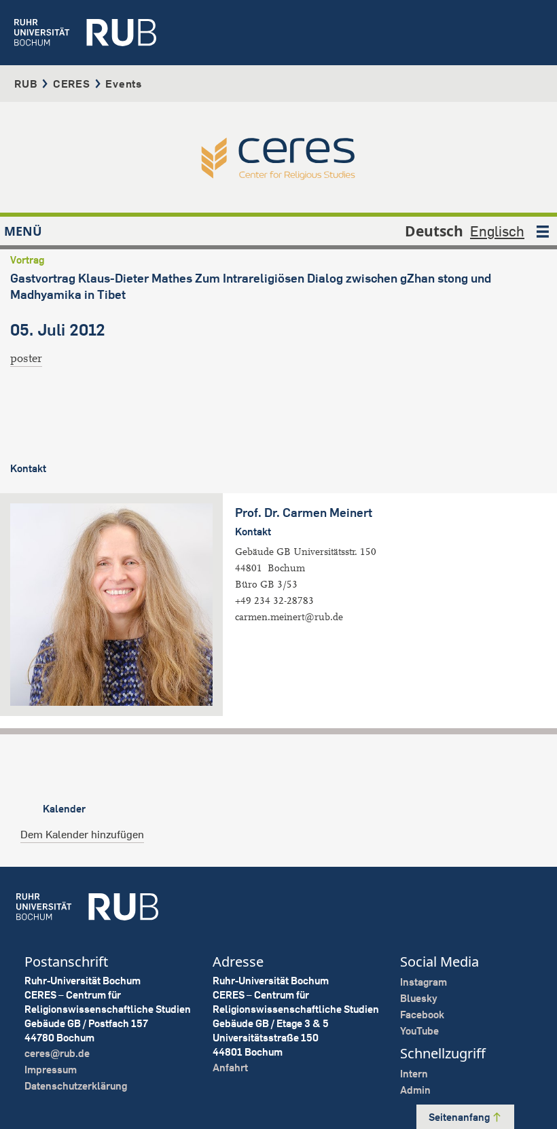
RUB (25, 83)
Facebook (422, 1014)
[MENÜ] (542, 231)
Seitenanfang (460, 1117)
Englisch (497, 231)
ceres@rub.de (57, 1053)
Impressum (50, 1069)
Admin (415, 1089)
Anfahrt (230, 1067)
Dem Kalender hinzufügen (82, 834)
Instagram (423, 981)
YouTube (419, 1030)
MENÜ (23, 231)
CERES (71, 83)
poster (26, 358)
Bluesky (418, 998)
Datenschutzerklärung (75, 1085)
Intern (414, 1073)
